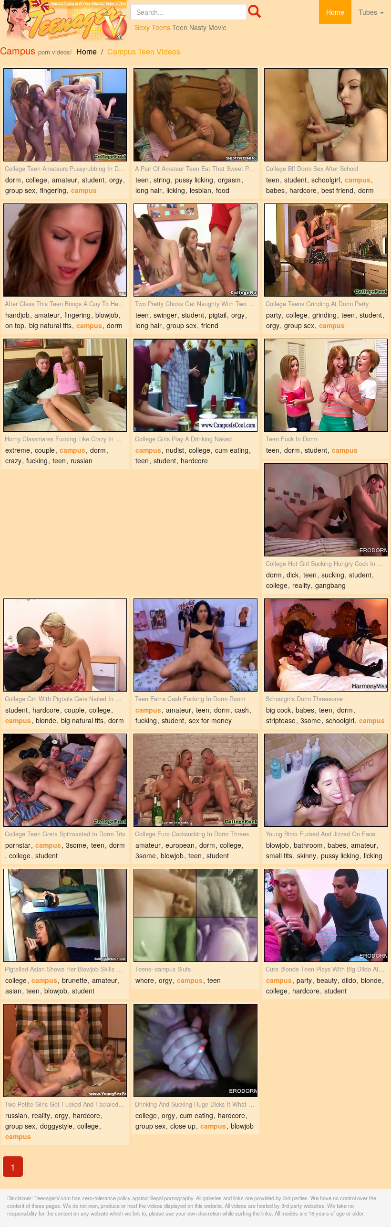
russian (82, 460)
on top (14, 325)
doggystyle (56, 1126)
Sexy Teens (152, 27)
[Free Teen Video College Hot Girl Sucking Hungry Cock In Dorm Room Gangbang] (326, 509)
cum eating (231, 450)
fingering (53, 190)
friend (209, 325)
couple (45, 450)
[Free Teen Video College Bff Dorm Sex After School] (326, 114)
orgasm (229, 179)
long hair (148, 190)
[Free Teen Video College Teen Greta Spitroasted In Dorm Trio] (65, 780)
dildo (349, 980)
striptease (281, 720)
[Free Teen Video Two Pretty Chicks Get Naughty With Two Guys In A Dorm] (195, 250)
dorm (13, 179)
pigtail (217, 315)
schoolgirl (325, 179)
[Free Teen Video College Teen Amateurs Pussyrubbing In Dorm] (65, 114)
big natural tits (50, 325)
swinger (165, 315)
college (36, 179)
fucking (37, 460)
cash (242, 710)
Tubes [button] (369, 12)
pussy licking (194, 179)
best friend (337, 190)
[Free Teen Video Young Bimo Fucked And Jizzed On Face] (326, 780)
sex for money (210, 720)
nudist (175, 450)
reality (301, 585)
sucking (332, 574)
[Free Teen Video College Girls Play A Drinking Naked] (195, 385)
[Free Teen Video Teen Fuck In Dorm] (326, 385)
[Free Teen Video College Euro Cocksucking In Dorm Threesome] (195, 780)
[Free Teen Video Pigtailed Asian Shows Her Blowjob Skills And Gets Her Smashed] (65, 915)
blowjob (106, 315)
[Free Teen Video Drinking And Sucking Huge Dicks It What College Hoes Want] (195, 1050)
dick (292, 574)
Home (335, 12)
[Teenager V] (65, 21)
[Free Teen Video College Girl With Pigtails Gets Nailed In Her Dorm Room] (65, 645)
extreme (17, 450)
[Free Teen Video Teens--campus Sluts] (195, 915)
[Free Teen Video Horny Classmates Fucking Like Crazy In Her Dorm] (65, 385)
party (273, 315)
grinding (324, 315)
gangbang (330, 585)
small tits (279, 855)
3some (310, 720)
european (180, 845)
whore (144, 980)
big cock (278, 710)
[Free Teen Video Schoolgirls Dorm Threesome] (326, 645)
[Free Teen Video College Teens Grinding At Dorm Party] (326, 250)
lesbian (200, 190)
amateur (64, 179)
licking (175, 190)
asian (13, 990)
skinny (306, 855)
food (222, 190)
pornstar (18, 845)
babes (275, 190)
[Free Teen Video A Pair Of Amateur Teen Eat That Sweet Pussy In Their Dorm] (195, 114)
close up (183, 1126)
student (93, 179)
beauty (327, 980)
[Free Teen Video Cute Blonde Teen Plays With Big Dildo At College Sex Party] (326, 915)
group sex (20, 190)
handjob (17, 315)
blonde (46, 720)
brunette (74, 980)
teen (142, 179)
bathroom (308, 845)
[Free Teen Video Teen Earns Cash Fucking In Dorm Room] (195, 645)
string (162, 179)
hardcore (303, 190)
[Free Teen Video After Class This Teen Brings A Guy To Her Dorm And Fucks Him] (65, 250)
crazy (13, 460)
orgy (116, 179)
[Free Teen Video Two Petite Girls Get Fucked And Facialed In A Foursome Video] (65, 1050)
